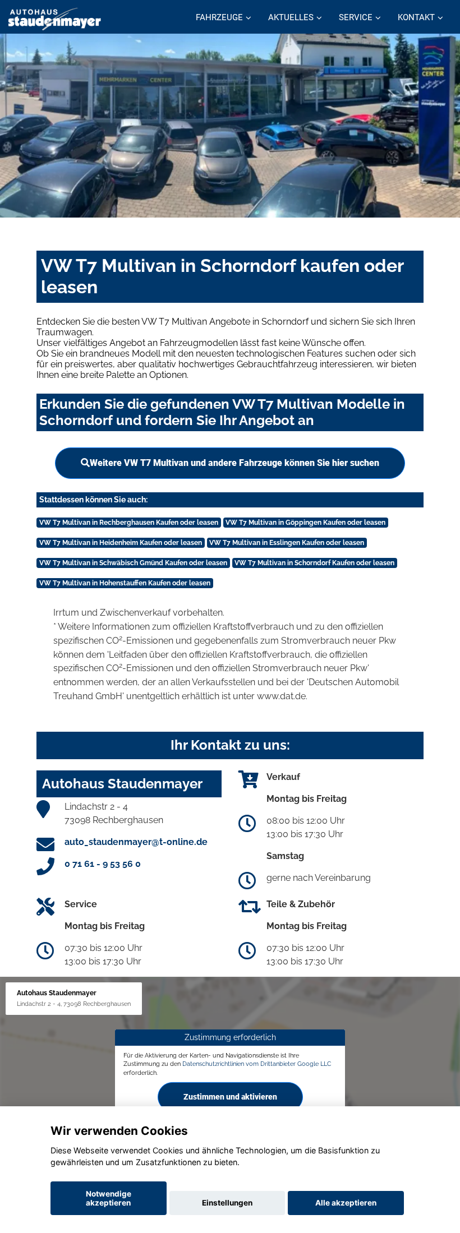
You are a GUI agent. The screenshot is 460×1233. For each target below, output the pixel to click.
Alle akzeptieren (345, 1202)
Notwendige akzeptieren (108, 1198)
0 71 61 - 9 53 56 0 (103, 863)
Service (355, 17)
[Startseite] (54, 18)
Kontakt (416, 17)
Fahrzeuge (219, 17)
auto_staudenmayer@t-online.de (136, 842)
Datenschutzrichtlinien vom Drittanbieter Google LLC (257, 1064)
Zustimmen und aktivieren (230, 1096)
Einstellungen (227, 1202)
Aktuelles (291, 17)
